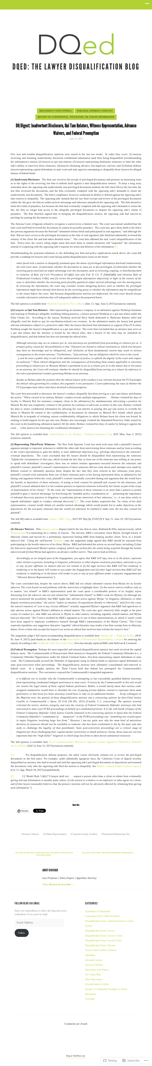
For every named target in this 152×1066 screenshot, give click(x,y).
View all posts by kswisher (58, 884)
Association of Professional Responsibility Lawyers (95, 639)
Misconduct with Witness (55, 111)
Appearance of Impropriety (97, 911)
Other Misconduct (93, 979)
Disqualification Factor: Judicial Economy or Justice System (109, 923)
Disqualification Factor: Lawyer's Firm (103, 940)
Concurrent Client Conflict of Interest (102, 916)
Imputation (90, 955)
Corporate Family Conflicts (84, 834)
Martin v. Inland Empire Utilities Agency (119, 766)
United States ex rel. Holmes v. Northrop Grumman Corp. (81, 434)
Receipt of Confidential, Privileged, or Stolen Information (76, 117)
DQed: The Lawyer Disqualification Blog (76, 67)
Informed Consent (93, 960)
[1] (115, 246)
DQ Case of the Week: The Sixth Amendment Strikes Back (108, 853)
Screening (89, 998)
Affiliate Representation (55, 834)
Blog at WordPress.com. (76, 1056)
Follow (21, 933)
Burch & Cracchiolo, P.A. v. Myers (66, 303)
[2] (76, 501)
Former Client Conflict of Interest (100, 950)
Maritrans (58, 540)
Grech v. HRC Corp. (60, 519)
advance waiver (49, 529)
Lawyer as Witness (94, 964)
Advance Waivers (31, 834)
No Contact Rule (93, 974)
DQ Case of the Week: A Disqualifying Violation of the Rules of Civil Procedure (43, 854)
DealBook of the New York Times (55, 643)
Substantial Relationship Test (116, 834)
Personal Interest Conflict (95, 111)
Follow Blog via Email (27, 903)
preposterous (19, 533)
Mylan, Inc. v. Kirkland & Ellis (118, 635)
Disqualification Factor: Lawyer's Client (103, 935)
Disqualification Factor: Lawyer (100, 930)
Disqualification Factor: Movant (100, 945)
